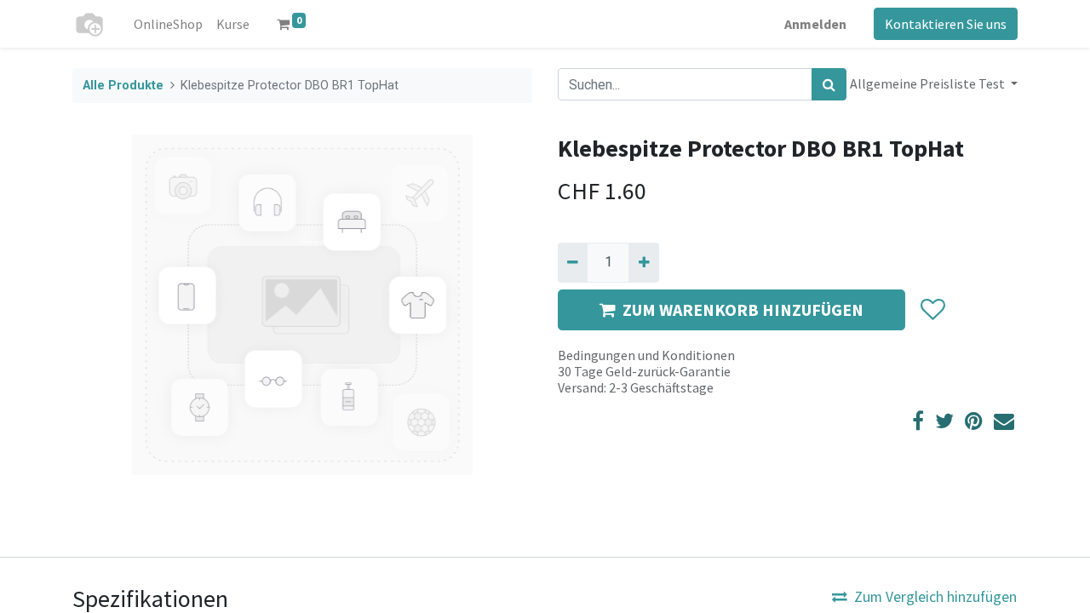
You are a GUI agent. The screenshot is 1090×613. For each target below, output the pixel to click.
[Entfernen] (573, 262)
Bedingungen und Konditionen (646, 355)
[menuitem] (168, 24)
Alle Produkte (123, 85)
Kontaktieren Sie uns (946, 23)
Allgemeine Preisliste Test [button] (928, 83)
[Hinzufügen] (643, 262)
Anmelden (815, 23)
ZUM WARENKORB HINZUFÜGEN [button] (742, 309)
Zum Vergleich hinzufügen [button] (935, 596)
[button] (932, 310)
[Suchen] (829, 84)
